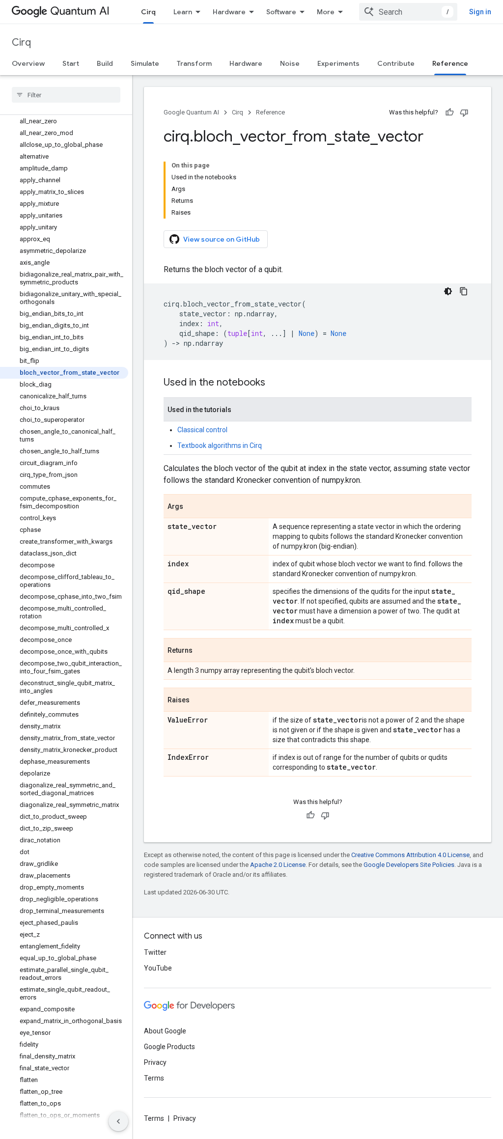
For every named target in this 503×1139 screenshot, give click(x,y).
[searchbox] (66, 95)
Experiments (338, 63)
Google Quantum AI (191, 112)
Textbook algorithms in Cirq (219, 445)
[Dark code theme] (448, 291)
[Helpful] (449, 112)
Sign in (480, 12)
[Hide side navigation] (118, 1121)
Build (105, 63)
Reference (450, 63)
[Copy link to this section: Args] (193, 507)
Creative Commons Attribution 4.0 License (410, 855)
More (326, 11)
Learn (182, 11)
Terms (154, 1078)
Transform (194, 63)
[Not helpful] (464, 112)
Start (70, 63)
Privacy (155, 1062)
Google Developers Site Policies (408, 864)
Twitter (155, 952)
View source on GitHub (221, 239)
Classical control (202, 430)
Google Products (169, 1047)
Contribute (396, 63)
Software (281, 11)
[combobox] (408, 12)
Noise (290, 63)
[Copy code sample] (464, 291)
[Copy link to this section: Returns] (202, 651)
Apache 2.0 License (278, 864)
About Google (165, 1031)
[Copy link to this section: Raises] (199, 700)
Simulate (145, 63)
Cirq (148, 11)
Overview (28, 63)
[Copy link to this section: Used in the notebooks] (275, 383)
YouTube (158, 968)
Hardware (229, 11)
